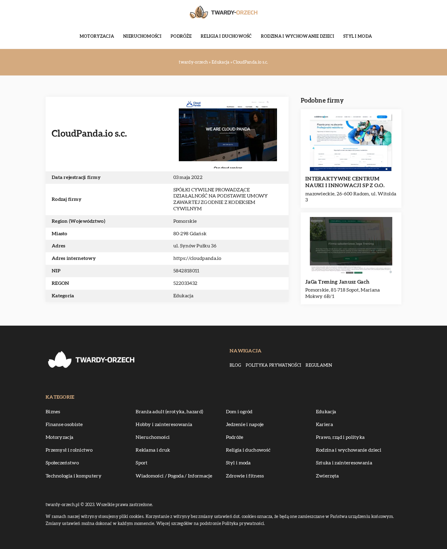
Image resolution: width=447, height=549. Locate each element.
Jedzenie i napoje (245, 424)
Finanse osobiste (64, 424)
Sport (142, 462)
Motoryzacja (97, 36)
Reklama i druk (153, 450)
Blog (235, 365)
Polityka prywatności (273, 365)
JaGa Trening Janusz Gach (337, 282)
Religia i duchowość (226, 36)
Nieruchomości (142, 36)
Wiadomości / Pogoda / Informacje (174, 476)
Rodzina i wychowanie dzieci (297, 36)
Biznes (53, 411)
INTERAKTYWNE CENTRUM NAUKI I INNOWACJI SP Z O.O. (344, 182)
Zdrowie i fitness (245, 476)
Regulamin (319, 365)
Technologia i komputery (74, 476)
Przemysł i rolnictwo (69, 450)
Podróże (181, 36)
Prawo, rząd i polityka (340, 437)
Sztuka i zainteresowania (344, 462)
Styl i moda (357, 36)
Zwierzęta (327, 476)
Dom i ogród (239, 411)
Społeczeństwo (62, 462)
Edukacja (183, 295)
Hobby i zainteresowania (164, 424)
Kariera (324, 424)
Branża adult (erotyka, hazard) (169, 411)
